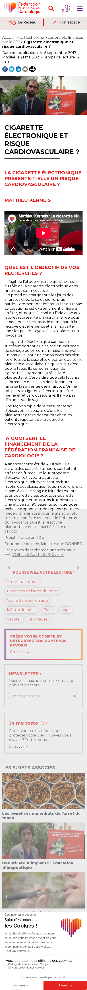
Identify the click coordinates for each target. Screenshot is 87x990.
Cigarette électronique (27, 600)
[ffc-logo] (23, 8)
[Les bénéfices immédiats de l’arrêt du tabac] (43, 790)
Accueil (8, 37)
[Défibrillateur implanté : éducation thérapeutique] (43, 840)
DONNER (73, 544)
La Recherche (31, 37)
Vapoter (14, 619)
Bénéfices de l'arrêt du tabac (33, 591)
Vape (66, 610)
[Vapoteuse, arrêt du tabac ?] (43, 890)
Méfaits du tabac (22, 610)
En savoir (18, 652)
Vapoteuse (38, 619)
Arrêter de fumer (22, 582)
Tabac (49, 610)
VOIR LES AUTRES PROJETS (38, 554)
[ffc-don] (66, 8)
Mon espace (69, 22)
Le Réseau (27, 22)
